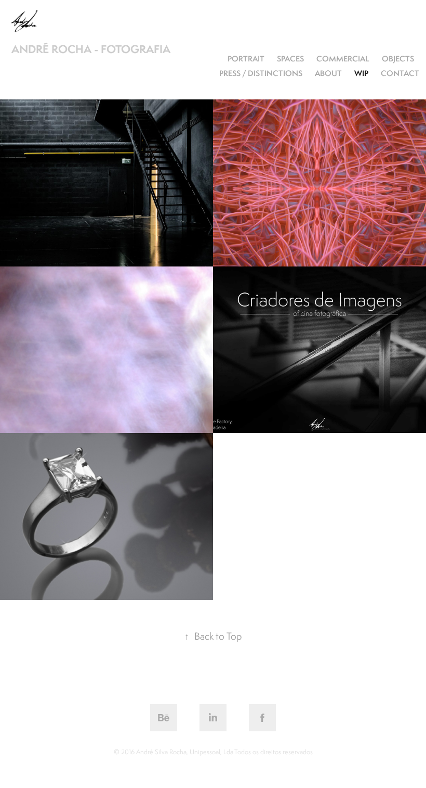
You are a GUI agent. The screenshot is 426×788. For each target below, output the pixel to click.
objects (398, 58)
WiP (361, 73)
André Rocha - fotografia (90, 49)
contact (400, 73)
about (328, 73)
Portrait (246, 58)
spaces (290, 58)
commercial (342, 58)
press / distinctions (260, 73)
